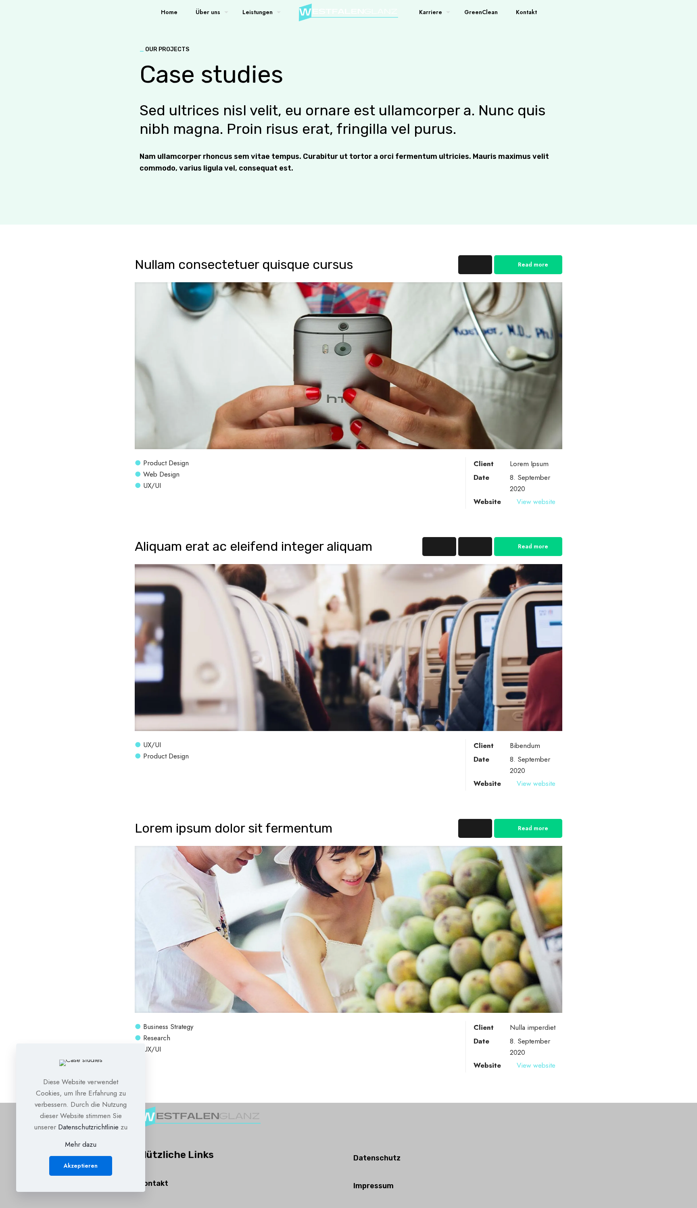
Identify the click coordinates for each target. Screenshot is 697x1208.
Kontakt (154, 1183)
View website (536, 501)
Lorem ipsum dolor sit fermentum (233, 828)
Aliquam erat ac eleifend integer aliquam (253, 546)
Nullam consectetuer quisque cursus (244, 264)
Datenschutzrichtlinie (88, 1127)
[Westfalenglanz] (348, 12)
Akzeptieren (81, 1166)
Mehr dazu (80, 1144)
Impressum (373, 1185)
